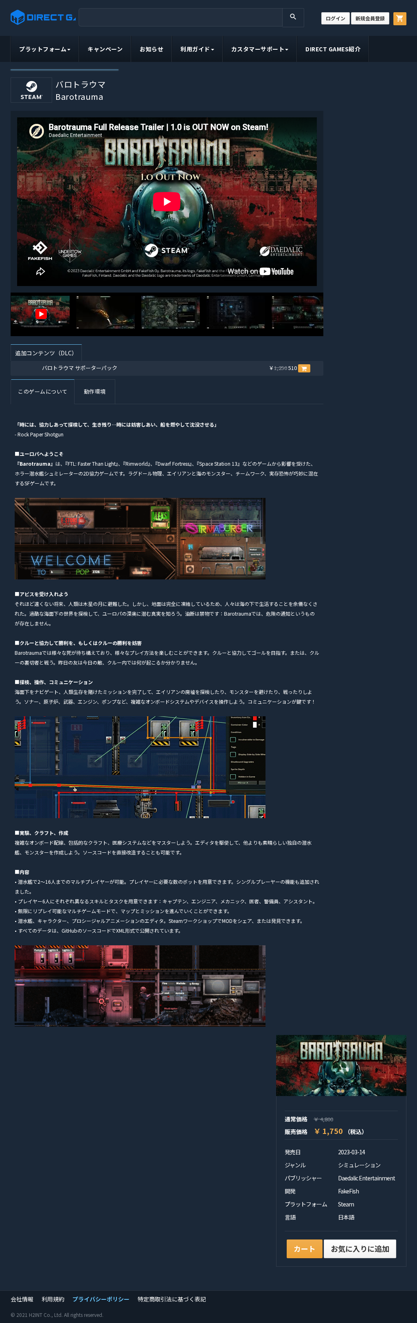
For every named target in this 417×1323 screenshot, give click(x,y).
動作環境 (95, 391)
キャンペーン (105, 49)
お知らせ (151, 49)
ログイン (335, 18)
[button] (304, 368)
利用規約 (53, 1299)
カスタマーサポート (258, 49)
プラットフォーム (42, 49)
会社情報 (22, 1299)
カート (305, 1248)
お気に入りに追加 (360, 1248)
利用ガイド (195, 49)
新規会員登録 (370, 18)
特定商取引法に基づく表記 (172, 1299)
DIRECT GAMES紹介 (332, 49)
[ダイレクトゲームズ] (43, 17)
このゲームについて (43, 391)
